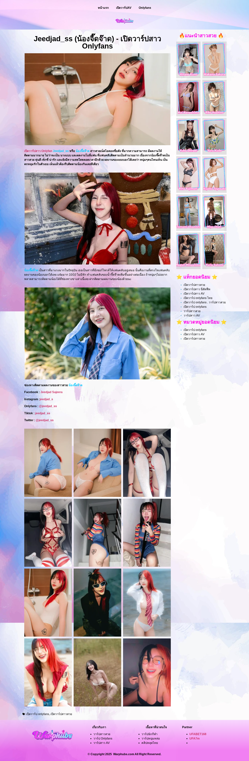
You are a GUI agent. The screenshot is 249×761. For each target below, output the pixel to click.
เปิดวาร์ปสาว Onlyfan (38, 150)
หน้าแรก (103, 7)
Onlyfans (145, 7)
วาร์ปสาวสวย (192, 311)
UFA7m (194, 738)
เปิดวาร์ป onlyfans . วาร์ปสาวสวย (205, 302)
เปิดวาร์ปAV (123, 7)
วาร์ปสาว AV (192, 315)
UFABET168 (197, 734)
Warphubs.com (123, 754)
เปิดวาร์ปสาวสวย (61, 714)
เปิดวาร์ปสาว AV (194, 293)
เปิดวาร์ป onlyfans (37, 714)
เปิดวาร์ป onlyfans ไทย (198, 298)
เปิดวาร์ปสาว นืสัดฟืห (197, 289)
